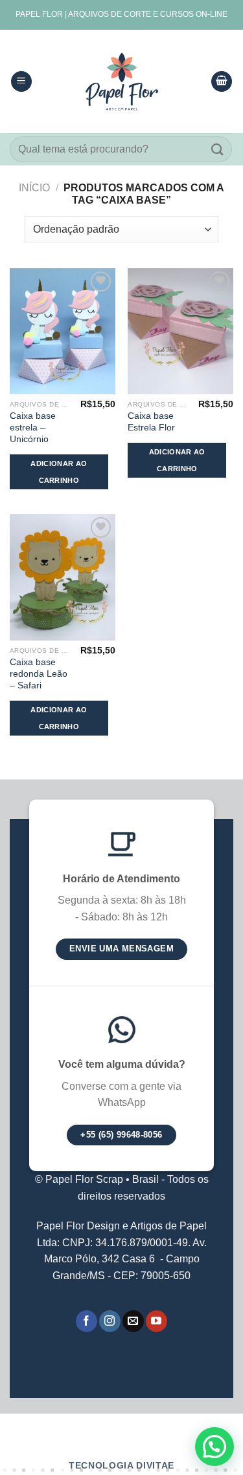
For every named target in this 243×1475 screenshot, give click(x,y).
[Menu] (21, 81)
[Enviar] (218, 149)
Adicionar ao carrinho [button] (58, 472)
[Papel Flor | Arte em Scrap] (122, 81)
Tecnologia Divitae (121, 1465)
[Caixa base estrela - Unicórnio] (62, 331)
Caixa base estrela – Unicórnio (33, 427)
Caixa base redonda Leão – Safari (38, 673)
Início (34, 187)
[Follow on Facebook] (86, 1321)
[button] (214, 1446)
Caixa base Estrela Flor (151, 421)
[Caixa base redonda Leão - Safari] (62, 577)
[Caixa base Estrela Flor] (180, 331)
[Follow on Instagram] (110, 1321)
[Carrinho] (221, 81)
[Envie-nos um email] (133, 1321)
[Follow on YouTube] (156, 1321)
